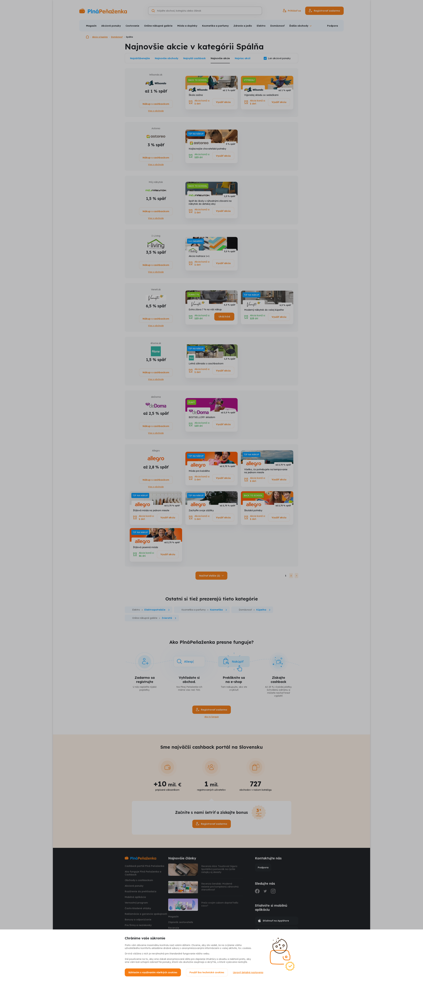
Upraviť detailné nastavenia (248, 972)
